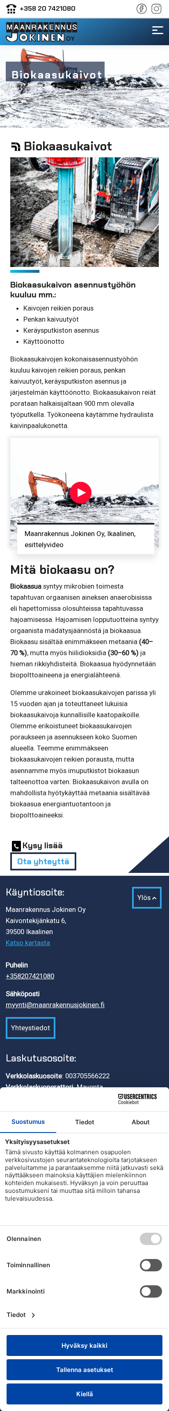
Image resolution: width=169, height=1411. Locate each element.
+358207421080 (30, 976)
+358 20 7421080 (47, 8)
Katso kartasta (28, 943)
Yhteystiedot (30, 1028)
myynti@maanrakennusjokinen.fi (55, 1005)
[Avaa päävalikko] (157, 29)
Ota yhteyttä (43, 861)
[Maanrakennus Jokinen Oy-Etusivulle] (41, 31)
